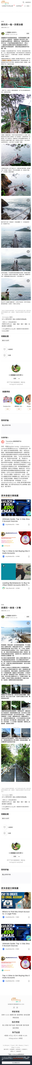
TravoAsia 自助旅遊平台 (13, 441)
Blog (14, 1047)
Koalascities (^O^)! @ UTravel (7, 406)
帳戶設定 (12, 1025)
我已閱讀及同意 (16, 1062)
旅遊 (2, 21)
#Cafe (25, 1035)
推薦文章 (13, 1015)
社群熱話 (19, 6)
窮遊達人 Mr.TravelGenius (19, 406)
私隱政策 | (25, 1049)
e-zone (18, 1047)
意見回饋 (27, 1015)
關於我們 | (7, 1049)
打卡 (10, 324)
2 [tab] (15, 11)
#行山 (11, 1035)
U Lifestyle (7, 1045)
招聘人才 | (13, 1051)
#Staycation (13, 1038)
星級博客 (20, 1015)
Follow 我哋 (5, 330)
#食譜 (20, 1035)
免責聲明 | (13, 1049)
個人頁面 (5, 1025)
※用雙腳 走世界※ (11, 32)
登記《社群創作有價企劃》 (20, 319)
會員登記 (28, 2)
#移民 (21, 1038)
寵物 (26, 324)
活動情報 (9, 326)
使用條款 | (19, 1049)
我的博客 (16, 1028)
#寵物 (6, 1035)
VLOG (7, 1015)
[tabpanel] (16, 10)
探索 (3, 1015)
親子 (22, 324)
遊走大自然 (5, 340)
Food (27, 1045)
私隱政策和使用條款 (18, 1058)
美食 (18, 324)
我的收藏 (19, 1025)
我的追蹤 (26, 1025)
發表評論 (6, 425)
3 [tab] (17, 11)
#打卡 (16, 1035)
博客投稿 (16, 1017)
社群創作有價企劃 (7, 6)
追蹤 (27, 33)
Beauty (22, 1045)
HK (17, 1045)
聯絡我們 (19, 1051)
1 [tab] (12, 11)
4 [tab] (19, 11)
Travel (13, 1045)
